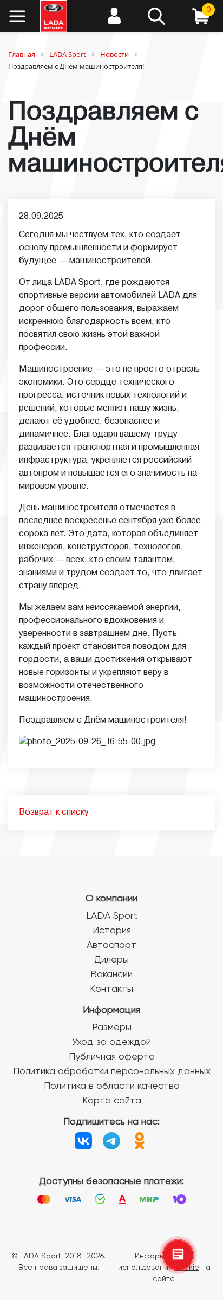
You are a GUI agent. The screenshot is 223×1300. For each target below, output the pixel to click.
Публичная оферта (112, 1057)
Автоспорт (111, 945)
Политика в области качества (112, 1086)
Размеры (112, 1027)
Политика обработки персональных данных (112, 1071)
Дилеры (111, 960)
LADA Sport (111, 916)
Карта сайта (111, 1101)
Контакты (111, 989)
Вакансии (111, 974)
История (112, 930)
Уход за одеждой (111, 1042)
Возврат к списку (54, 812)
